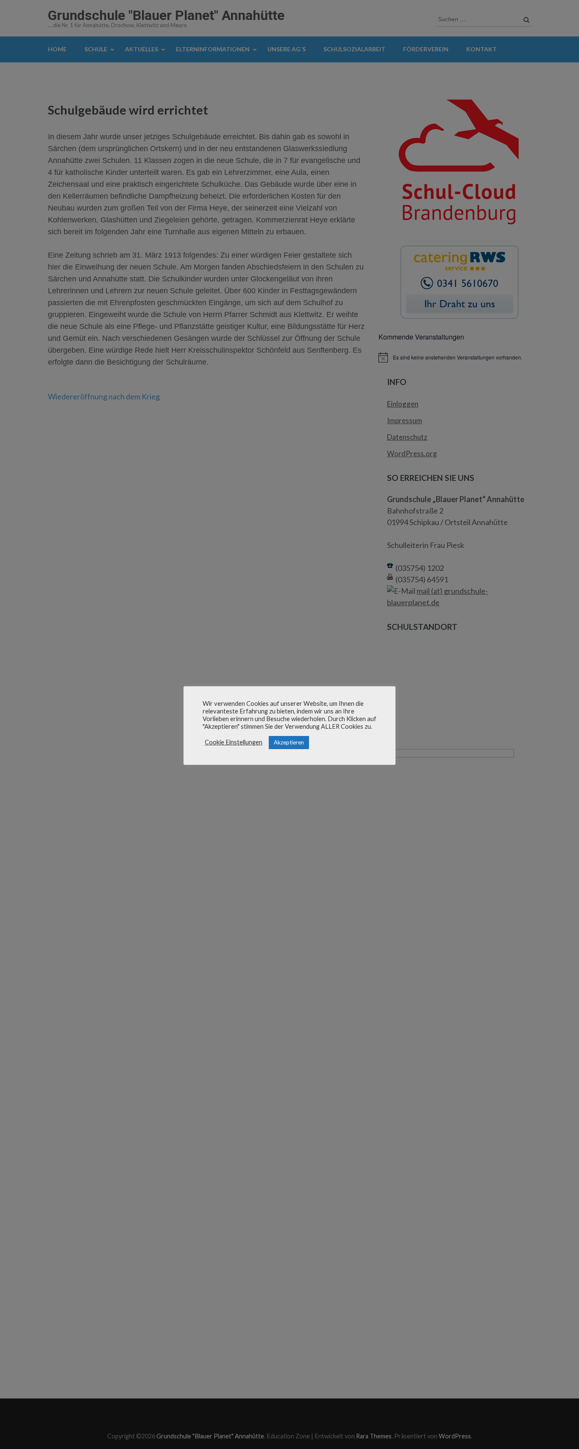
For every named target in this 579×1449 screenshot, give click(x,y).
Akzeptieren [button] (289, 742)
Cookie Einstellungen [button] (233, 742)
